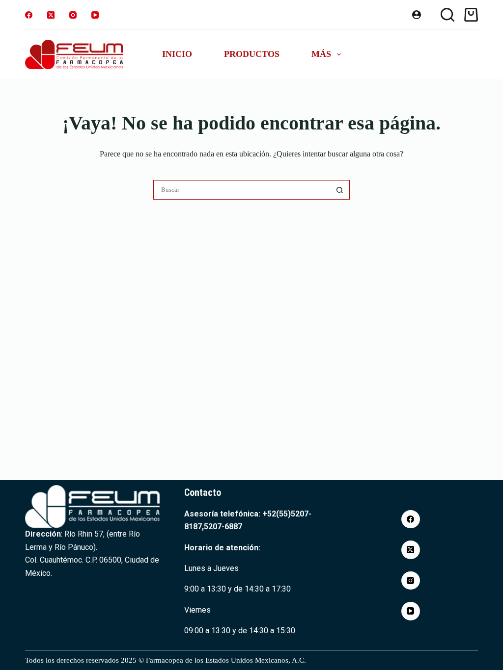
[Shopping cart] (471, 15)
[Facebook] (28, 15)
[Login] (416, 14)
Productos (251, 54)
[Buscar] (447, 15)
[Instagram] (73, 15)
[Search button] (340, 190)
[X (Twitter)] (51, 15)
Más (321, 54)
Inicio (177, 54)
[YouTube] (95, 15)
